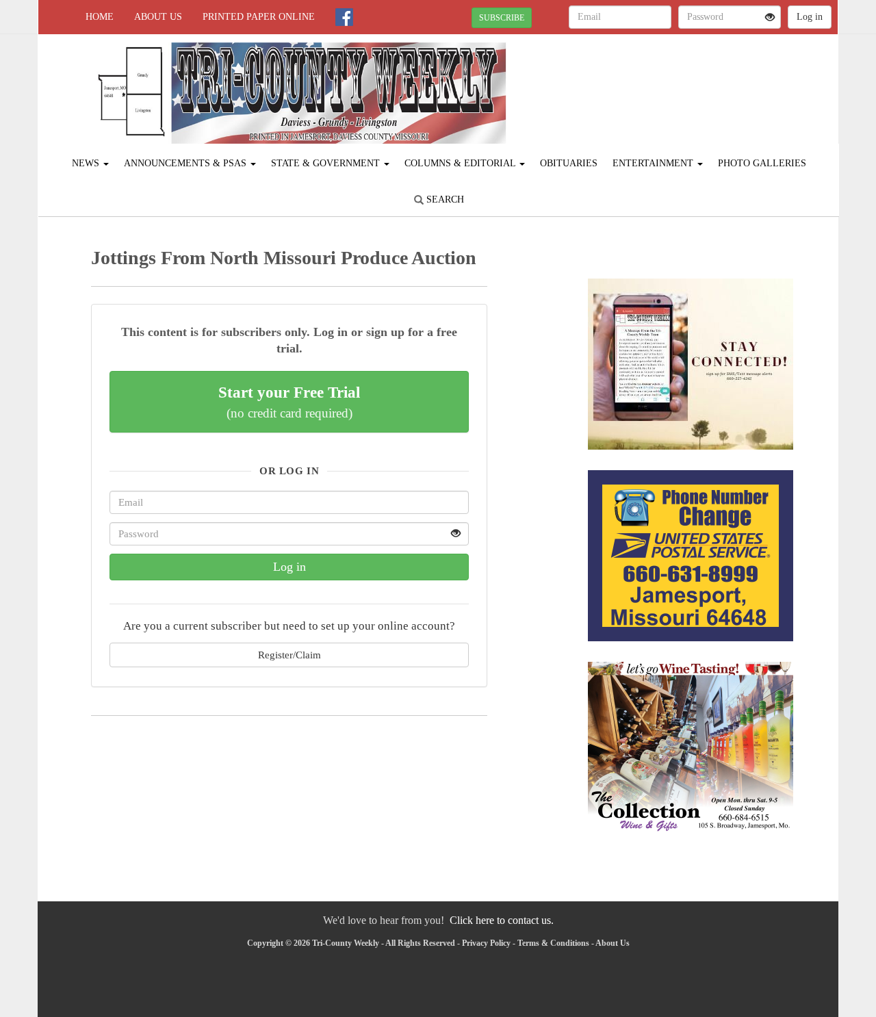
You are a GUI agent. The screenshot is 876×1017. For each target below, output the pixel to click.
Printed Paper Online (259, 17)
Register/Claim (289, 654)
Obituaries (568, 163)
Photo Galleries (762, 163)
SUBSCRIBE (501, 18)
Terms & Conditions (553, 943)
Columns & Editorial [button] (461, 163)
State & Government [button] (327, 163)
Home (100, 17)
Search (444, 199)
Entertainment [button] (654, 163)
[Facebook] (344, 17)
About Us (158, 17)
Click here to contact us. (502, 920)
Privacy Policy (486, 943)
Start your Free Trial (289, 401)
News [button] (87, 163)
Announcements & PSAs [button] (186, 163)
